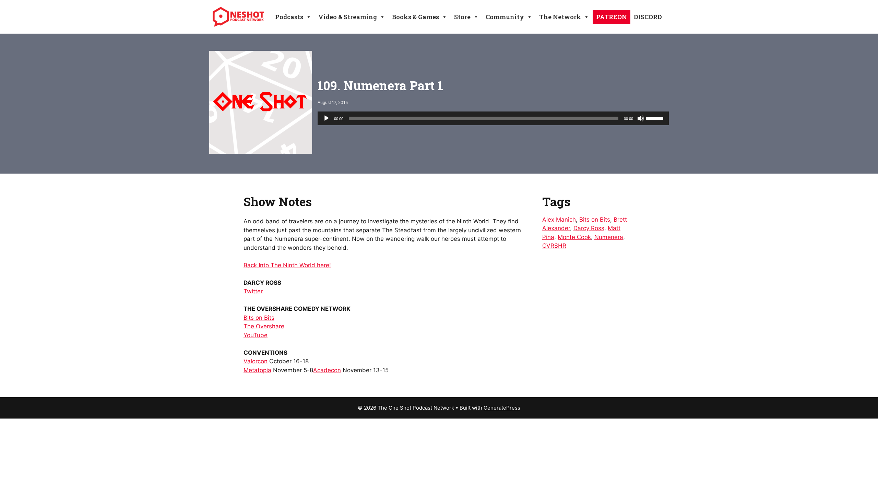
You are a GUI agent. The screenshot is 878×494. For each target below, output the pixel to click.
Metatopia (257, 370)
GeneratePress (502, 407)
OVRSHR (554, 245)
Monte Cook (574, 237)
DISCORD (648, 17)
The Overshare (264, 326)
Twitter (253, 291)
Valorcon (256, 361)
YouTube (256, 335)
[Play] (326, 118)
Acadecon (327, 370)
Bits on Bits (259, 317)
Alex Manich (559, 219)
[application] (493, 118)
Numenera (608, 237)
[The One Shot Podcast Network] (238, 16)
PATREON (611, 17)
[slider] (655, 117)
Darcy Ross (588, 228)
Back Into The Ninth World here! (287, 265)
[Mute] (640, 118)
